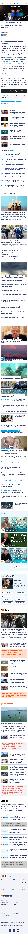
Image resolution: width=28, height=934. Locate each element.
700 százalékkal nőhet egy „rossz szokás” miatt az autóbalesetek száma (12, 396)
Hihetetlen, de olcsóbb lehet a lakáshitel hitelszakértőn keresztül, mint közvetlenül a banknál (13, 474)
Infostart (3, 30)
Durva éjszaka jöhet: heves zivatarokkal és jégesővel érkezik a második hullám (12, 276)
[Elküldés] (6, 35)
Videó (12, 889)
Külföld (2, 881)
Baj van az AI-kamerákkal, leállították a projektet (21, 503)
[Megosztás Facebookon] (2, 35)
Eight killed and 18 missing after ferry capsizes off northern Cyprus (13, 864)
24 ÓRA (12, 150)
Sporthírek (16, 902)
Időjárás (23, 889)
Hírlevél (23, 887)
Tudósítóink (24, 879)
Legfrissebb (13, 886)
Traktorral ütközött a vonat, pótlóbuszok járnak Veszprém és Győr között (14, 695)
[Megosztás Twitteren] (4, 35)
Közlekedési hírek (4, 900)
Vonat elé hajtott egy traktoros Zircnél (11, 290)
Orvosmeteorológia (5, 902)
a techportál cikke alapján (12, 63)
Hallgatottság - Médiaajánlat (17, 922)
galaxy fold (4, 103)
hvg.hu (23, 63)
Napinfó (2, 889)
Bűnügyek (3, 887)
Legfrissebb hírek (17, 899)
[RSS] (10, 930)
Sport (12, 882)
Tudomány (13, 879)
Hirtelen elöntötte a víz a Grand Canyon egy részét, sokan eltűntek (11, 360)
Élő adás (8, 592)
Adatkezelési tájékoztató (12, 923)
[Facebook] (14, 930)
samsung (3, 101)
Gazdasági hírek (4, 904)
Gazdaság (9, 95)
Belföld (2, 879)
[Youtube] (18, 930)
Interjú (23, 881)
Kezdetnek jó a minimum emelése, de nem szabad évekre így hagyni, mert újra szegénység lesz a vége (11, 452)
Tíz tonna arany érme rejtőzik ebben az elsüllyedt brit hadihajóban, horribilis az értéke (12, 378)
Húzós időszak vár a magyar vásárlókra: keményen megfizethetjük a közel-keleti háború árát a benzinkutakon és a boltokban (13, 725)
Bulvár (2, 886)
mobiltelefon (11, 101)
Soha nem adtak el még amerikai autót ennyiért (14, 411)
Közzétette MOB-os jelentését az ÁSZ (12, 481)
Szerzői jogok (9, 925)
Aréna (15, 904)
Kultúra (13, 881)
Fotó (23, 886)
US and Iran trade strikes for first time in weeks (14, 807)
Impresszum (4, 923)
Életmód (24, 882)
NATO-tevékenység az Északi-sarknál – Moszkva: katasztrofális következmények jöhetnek (11, 341)
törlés (18, 101)
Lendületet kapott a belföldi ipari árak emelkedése (20, 417)
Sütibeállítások (19, 925)
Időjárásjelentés (17, 900)
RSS (14, 925)
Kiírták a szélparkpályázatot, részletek (12, 463)
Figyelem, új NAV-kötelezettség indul (11, 280)
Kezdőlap (3, 95)
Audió (12, 887)
